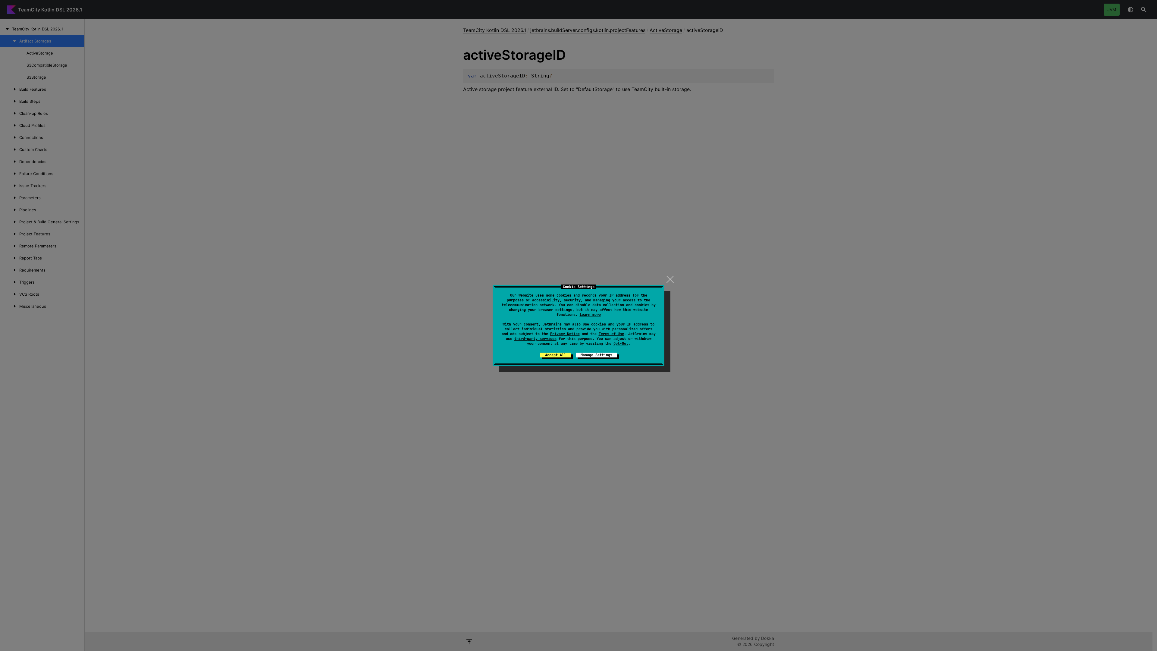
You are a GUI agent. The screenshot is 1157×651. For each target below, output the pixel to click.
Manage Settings (596, 355)
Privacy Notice (565, 334)
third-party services (535, 338)
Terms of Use (611, 334)
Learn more (590, 314)
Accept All (555, 355)
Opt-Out (620, 343)
